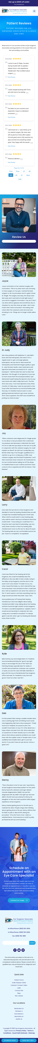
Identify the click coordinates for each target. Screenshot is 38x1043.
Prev (17, 171)
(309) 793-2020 (24, 932)
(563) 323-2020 (24, 928)
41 (22, 175)
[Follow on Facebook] (15, 950)
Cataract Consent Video (19, 985)
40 (16, 175)
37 (24, 171)
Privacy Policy (21, 1031)
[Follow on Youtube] (19, 950)
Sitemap (31, 1033)
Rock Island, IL (18, 1014)
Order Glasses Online (19, 983)
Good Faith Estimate (19, 1033)
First (10, 171)
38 (29, 171)
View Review (11, 77)
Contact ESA (19, 990)
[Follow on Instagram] (23, 950)
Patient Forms (19, 980)
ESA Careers (19, 996)
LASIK (19, 988)
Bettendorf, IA (19, 1008)
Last (19, 179)
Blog (19, 993)
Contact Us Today (17, 900)
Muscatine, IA (19, 1016)
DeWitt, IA (19, 1019)
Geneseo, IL (19, 1011)
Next (28, 175)
